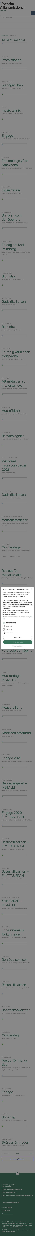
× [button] (31, 589)
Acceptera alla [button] (18, 642)
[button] (17, 646)
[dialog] (17, 618)
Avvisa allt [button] (17, 637)
